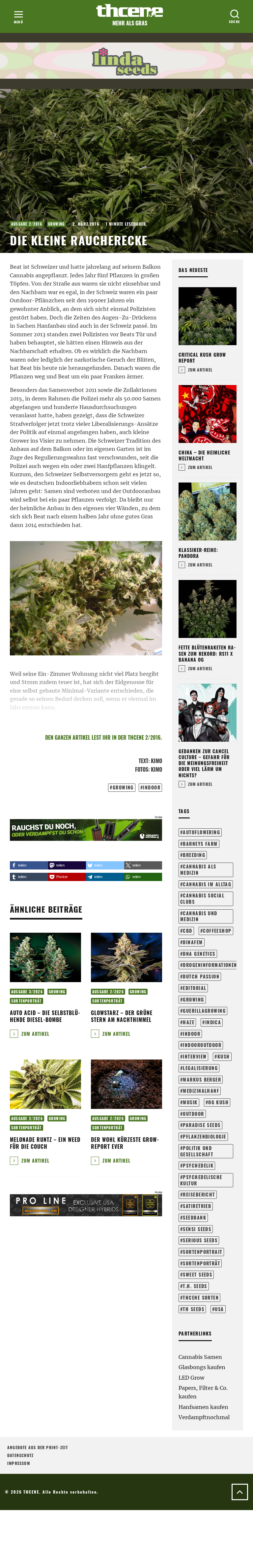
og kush (218, 1102)
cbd (187, 930)
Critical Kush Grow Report (202, 357)
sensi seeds (197, 1229)
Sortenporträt (26, 1001)
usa (219, 1309)
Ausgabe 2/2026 (108, 991)
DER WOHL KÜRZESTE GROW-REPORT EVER (125, 1143)
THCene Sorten (201, 1297)
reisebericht (199, 1194)
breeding (194, 854)
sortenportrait (202, 1251)
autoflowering (201, 832)
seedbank (194, 1217)
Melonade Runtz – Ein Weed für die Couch (45, 1143)
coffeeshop (217, 930)
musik (190, 1102)
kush (223, 1056)
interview (195, 1056)
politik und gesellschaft (196, 1151)
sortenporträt (201, 1263)
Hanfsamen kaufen (203, 1407)
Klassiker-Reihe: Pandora (198, 552)
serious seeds (200, 1240)
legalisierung (200, 1067)
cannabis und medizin (198, 916)
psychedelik (198, 1165)
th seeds (193, 1309)
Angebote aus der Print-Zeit (37, 1447)
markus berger (202, 1079)
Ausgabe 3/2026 (27, 991)
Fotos (141, 769)
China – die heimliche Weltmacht (204, 455)
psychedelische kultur (201, 1180)
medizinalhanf (201, 1090)
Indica (213, 1022)
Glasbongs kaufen (202, 1367)
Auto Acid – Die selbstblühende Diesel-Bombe (45, 1016)
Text (143, 761)
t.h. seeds (195, 1285)
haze (188, 1022)
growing (123, 787)
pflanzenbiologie (204, 1136)
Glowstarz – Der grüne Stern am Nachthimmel (122, 1016)
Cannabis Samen (200, 1357)
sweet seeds (197, 1274)
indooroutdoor (202, 1044)
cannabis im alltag (207, 884)
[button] (29, 865)
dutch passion (201, 976)
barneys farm (200, 843)
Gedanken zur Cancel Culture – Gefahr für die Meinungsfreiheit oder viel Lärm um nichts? (204, 763)
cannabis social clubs (202, 898)
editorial (194, 987)
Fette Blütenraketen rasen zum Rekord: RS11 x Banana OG (207, 653)
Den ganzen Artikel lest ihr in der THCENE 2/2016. (103, 737)
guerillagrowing (204, 1010)
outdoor (193, 1113)
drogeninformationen (210, 964)
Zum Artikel (34, 1033)
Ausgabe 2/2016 (26, 224)
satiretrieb (197, 1205)
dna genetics (199, 953)
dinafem (193, 942)
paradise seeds (201, 1124)
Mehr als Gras (129, 23)
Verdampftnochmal (204, 1417)
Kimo (156, 761)
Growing (56, 224)
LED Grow (191, 1377)
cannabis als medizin (198, 869)
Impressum (18, 1463)
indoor (151, 787)
